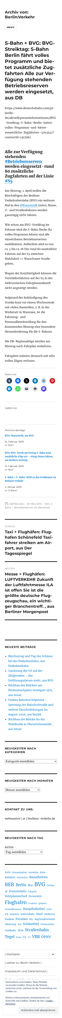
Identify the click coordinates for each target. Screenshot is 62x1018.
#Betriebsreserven (23, 161)
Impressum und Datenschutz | (26, 971)
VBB (36, 936)
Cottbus (51, 885)
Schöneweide (47, 924)
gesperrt (43, 903)
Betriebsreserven (23, 507)
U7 (29, 937)
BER (9, 884)
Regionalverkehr (45, 919)
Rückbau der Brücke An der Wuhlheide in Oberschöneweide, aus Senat (30, 724)
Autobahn (33, 872)
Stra (20, 930)
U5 (24, 937)
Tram (18, 937)
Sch (19, 924)
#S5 (9, 180)
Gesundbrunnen (13, 909)
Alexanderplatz (19, 872)
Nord (39, 914)
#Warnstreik (28, 205)
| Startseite (12, 954)
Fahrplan (32, 891)
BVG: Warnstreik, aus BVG (19, 435)
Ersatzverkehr (18, 891)
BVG (47, 503)
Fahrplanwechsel (16, 896)
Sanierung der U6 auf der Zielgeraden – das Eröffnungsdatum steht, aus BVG (30, 675)
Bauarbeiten (38, 877)
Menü (10, 27)
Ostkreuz (49, 914)
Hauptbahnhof (34, 909)
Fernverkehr (35, 896)
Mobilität (14, 914)
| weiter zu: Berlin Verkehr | (23, 962)
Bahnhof (10, 877)
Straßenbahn (37, 929)
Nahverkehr (28, 914)
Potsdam (22, 919)
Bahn (42, 872)
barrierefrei (22, 877)
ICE (6, 914)
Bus (30, 885)
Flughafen (16, 902)
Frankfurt (32, 903)
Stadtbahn (10, 930)
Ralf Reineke (17, 503)
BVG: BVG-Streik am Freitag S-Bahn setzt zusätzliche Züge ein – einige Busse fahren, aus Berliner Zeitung (29, 456)
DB (6, 891)
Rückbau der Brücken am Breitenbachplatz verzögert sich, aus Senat (30, 690)
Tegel (9, 937)
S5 (35, 507)
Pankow (9, 919)
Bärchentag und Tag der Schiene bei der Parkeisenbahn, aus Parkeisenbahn (30, 661)
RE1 (31, 919)
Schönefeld (31, 924)
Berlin (21, 885)
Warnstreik (44, 507)
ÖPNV (46, 937)
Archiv (9, 847)
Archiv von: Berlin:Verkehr (20, 14)
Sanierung (10, 924)
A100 (8, 872)
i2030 (49, 909)
